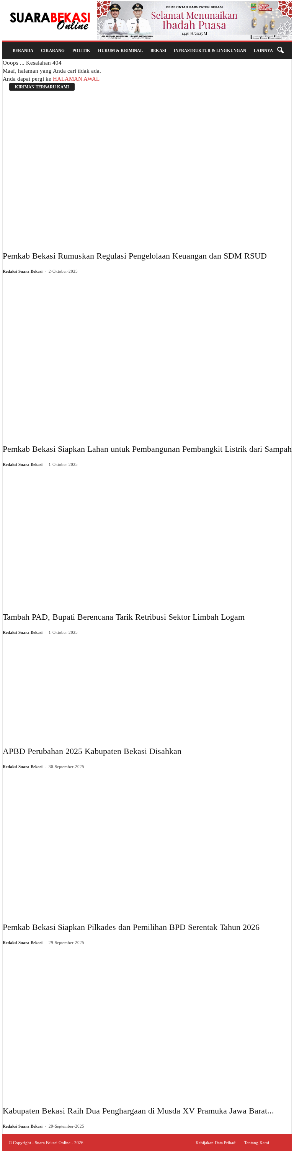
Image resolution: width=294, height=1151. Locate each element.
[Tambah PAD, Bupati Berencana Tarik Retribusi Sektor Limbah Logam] (124, 536)
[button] (280, 50)
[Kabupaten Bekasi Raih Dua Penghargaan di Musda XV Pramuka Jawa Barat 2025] (138, 1022)
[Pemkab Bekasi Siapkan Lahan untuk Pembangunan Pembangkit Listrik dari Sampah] (147, 356)
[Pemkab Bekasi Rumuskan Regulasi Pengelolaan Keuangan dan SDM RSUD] (135, 169)
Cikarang (53, 50)
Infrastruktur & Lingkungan (210, 50)
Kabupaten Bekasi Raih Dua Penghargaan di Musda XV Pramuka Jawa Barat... (138, 1110)
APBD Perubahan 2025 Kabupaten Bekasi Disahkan (92, 751)
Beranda (23, 50)
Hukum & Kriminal (120, 50)
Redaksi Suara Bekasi (22, 271)
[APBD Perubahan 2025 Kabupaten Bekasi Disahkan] (92, 687)
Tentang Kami (256, 1142)
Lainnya (263, 50)
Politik (81, 50)
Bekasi (158, 50)
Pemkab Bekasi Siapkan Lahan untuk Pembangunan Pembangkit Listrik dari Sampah (147, 449)
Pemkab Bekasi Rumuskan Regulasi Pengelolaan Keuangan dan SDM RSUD (135, 255)
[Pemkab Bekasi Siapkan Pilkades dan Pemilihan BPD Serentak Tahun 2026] (131, 842)
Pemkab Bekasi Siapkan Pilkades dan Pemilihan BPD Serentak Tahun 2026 (131, 927)
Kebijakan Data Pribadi (216, 1142)
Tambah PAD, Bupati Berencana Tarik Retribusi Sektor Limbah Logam (124, 617)
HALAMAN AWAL (76, 79)
